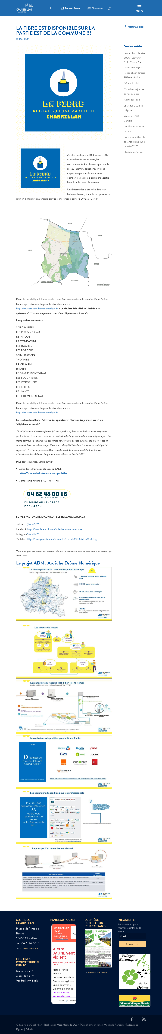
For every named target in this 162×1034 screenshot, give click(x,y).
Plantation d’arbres (133, 152)
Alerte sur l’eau (132, 100)
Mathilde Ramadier (114, 1024)
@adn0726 (33, 524)
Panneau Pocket (72, 8)
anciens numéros (97, 972)
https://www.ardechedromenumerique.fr (37, 309)
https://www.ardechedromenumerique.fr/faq (43, 473)
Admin (29, 1029)
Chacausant (97, 8)
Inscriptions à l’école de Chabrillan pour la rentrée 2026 (134, 141)
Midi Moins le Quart (68, 1024)
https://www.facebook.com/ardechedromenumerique (54, 529)
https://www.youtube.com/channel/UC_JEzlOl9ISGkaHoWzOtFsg (62, 539)
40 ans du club (131, 83)
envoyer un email (29, 948)
